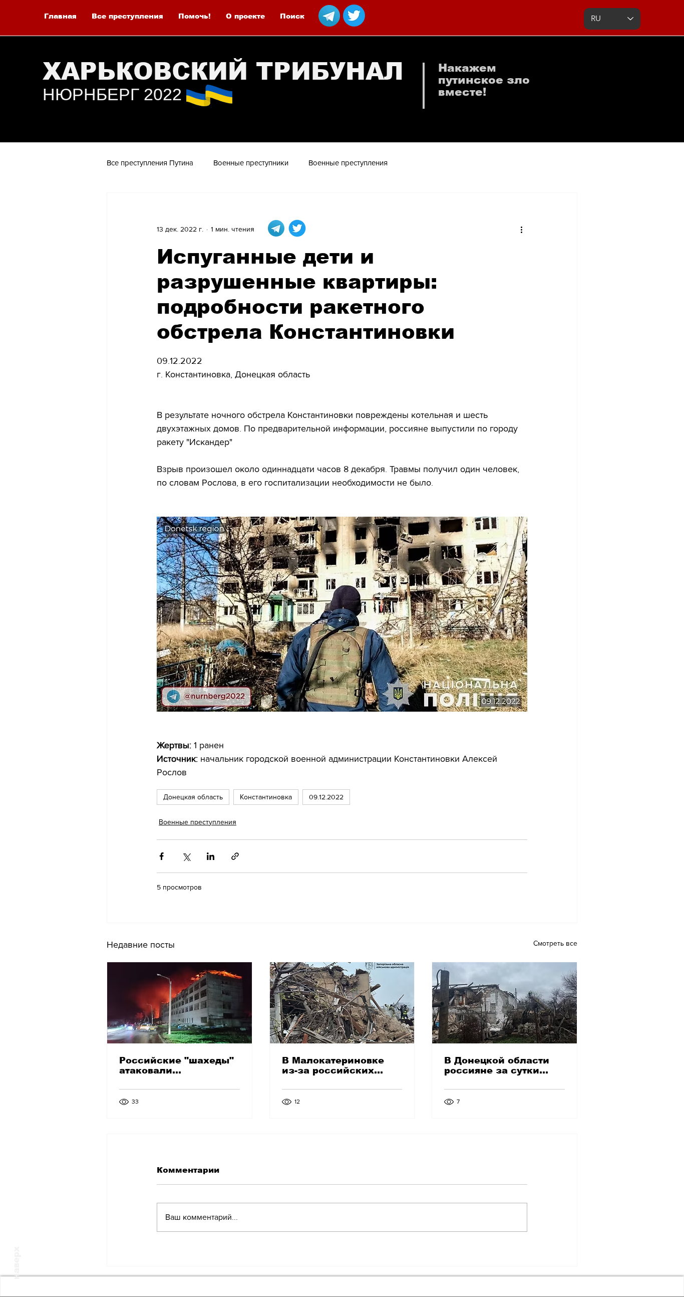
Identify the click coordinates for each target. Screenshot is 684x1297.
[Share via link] (235, 856)
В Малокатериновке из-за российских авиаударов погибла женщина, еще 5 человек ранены (334, 1065)
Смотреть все (555, 943)
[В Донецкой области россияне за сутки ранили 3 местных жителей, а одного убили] (504, 1002)
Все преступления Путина (150, 162)
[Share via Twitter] (186, 856)
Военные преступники (250, 162)
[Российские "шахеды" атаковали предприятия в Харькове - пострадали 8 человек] (179, 1002)
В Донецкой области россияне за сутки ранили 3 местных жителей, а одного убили (496, 1065)
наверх (16, 1262)
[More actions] (521, 229)
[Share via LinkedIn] (210, 856)
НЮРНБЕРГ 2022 (112, 94)
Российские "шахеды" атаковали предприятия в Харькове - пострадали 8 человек (177, 1065)
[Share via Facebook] (161, 856)
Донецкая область (193, 797)
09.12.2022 (326, 797)
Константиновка (266, 797)
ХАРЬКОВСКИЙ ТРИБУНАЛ (223, 71)
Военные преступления (348, 162)
